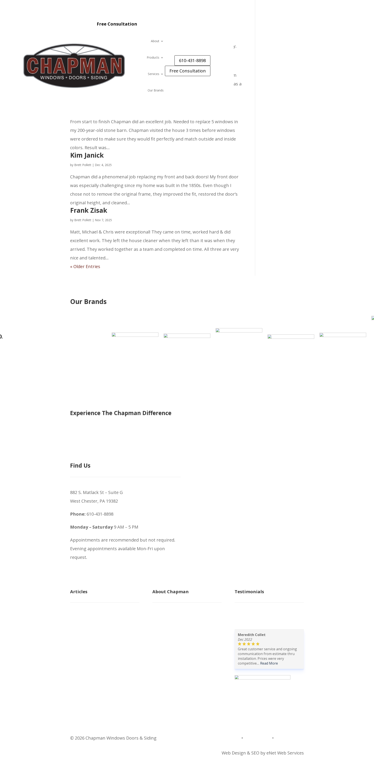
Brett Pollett (82, 165)
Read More (269, 663)
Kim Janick (87, 155)
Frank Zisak (88, 210)
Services (153, 74)
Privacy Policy (257, 738)
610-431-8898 (192, 60)
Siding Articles (84, 635)
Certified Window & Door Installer (186, 670)
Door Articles (83, 653)
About (155, 41)
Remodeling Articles (90, 627)
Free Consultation (187, 71)
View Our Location (171, 635)
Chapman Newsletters (93, 661)
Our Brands (156, 90)
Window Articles (86, 644)
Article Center (84, 618)
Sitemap (231, 738)
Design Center (289, 738)
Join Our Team (167, 679)
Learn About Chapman (175, 627)
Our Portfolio (165, 653)
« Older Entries (85, 266)
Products (153, 57)
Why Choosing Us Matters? (179, 661)
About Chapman (169, 618)
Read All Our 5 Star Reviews (262, 618)
